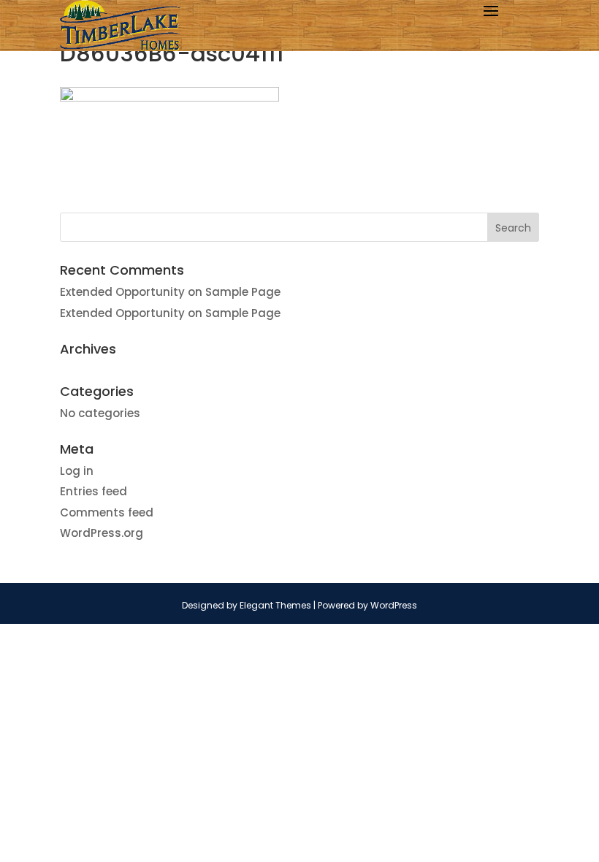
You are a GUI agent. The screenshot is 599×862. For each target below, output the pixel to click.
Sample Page (243, 292)
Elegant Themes (275, 605)
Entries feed (93, 491)
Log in (77, 470)
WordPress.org (101, 533)
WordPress (393, 605)
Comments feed (106, 512)
